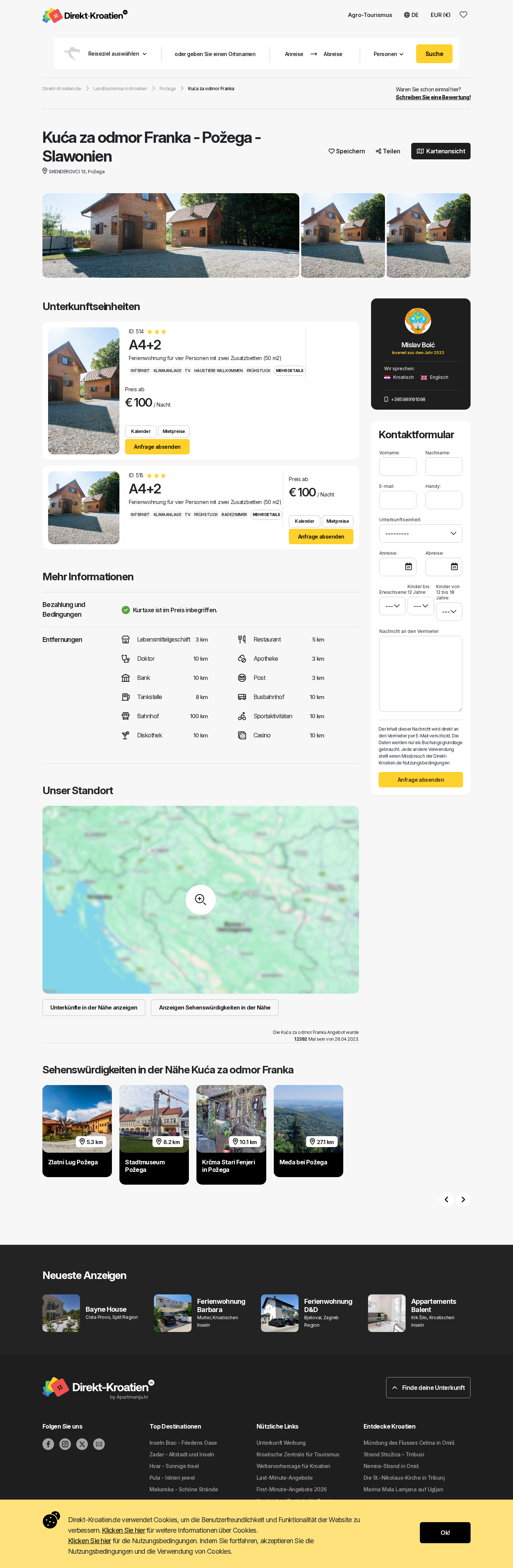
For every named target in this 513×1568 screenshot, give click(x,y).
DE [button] (415, 14)
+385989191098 (407, 399)
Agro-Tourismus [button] (370, 14)
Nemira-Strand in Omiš (391, 1466)
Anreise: (388, 553)
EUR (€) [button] (441, 14)
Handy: (433, 486)
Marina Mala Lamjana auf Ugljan (403, 1489)
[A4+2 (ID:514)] (83, 390)
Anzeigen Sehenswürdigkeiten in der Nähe (215, 1007)
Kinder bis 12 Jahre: (418, 589)
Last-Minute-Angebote (284, 1477)
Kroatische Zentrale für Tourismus (297, 1454)
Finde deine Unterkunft (433, 1387)
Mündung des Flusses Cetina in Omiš (409, 1442)
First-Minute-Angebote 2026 (291, 1489)
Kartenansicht (445, 151)
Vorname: (389, 453)
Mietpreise (174, 431)
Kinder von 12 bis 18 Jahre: (448, 592)
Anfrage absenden (157, 446)
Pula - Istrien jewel (172, 1477)
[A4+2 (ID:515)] (83, 507)
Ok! (445, 1532)
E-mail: (386, 486)
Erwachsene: (392, 592)
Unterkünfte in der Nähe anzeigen (93, 1007)
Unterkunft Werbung (281, 1442)
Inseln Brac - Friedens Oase (183, 1442)
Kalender (140, 431)
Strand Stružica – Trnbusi (394, 1454)
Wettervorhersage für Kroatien (293, 1466)
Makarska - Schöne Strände (183, 1489)
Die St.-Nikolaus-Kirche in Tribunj (404, 1477)
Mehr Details (289, 370)
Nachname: (437, 453)
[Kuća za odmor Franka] (170, 236)
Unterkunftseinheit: (400, 519)
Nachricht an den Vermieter (409, 631)
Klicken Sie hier (123, 1530)
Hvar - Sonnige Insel (174, 1466)
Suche (434, 54)
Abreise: (434, 553)
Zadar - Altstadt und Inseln (181, 1454)
